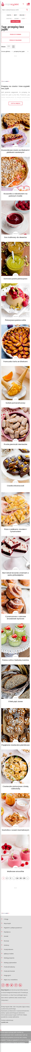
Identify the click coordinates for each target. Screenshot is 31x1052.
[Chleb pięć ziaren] (15, 682)
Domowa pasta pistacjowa (15, 279)
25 (21, 878)
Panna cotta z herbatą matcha (15, 660)
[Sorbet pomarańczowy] (15, 383)
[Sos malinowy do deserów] (15, 217)
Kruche (22, 15)
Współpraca (7, 932)
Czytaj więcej (15, 103)
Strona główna (5, 51)
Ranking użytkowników (10, 962)
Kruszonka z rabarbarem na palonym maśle (15, 195)
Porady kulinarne (8, 949)
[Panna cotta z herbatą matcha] (15, 640)
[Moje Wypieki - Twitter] (11, 985)
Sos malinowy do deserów (15, 237)
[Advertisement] (15, 69)
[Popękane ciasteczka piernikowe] (15, 725)
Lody (23, 18)
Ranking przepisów (9, 958)
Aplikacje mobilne (9, 953)
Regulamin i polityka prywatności (13, 927)
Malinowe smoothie (15, 871)
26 (24, 878)
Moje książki (7, 923)
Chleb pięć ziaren (15, 701)
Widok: (3, 47)
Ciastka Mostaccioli (15, 486)
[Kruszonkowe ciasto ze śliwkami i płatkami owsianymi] (15, 130)
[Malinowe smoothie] (15, 852)
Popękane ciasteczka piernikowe (16, 745)
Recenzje (6, 941)
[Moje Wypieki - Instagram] (7, 985)
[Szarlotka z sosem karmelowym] (15, 810)
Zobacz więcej (16, 21)
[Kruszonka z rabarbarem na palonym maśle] (15, 174)
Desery (16, 18)
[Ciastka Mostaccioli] (15, 466)
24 (17, 878)
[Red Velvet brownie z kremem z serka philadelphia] (15, 553)
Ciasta (9, 15)
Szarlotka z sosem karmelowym (15, 830)
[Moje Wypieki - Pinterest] (16, 985)
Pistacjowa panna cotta (15, 320)
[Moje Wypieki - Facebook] (3, 985)
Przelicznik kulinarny (9, 967)
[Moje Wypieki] (10, 4)
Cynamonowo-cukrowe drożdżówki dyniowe (15, 617)
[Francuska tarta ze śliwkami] (15, 342)
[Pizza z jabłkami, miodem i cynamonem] (15, 509)
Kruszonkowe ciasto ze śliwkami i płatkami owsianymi (15, 151)
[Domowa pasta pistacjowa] (15, 259)
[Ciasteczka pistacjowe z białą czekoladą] (15, 767)
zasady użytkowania (13, 1017)
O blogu (6, 919)
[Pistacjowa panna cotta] (15, 300)
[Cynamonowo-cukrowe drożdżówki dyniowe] (15, 597)
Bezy (15, 15)
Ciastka (9, 18)
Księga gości (7, 975)
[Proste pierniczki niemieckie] (15, 424)
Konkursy (6, 945)
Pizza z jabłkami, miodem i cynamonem (15, 530)
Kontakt (6, 936)
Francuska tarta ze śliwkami (15, 361)
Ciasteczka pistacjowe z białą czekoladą (15, 787)
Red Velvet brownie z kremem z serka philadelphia (15, 574)
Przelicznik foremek (9, 971)
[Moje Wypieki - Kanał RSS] (20, 985)
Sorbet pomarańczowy (15, 403)
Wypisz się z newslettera (10, 979)
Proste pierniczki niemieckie (15, 444)
